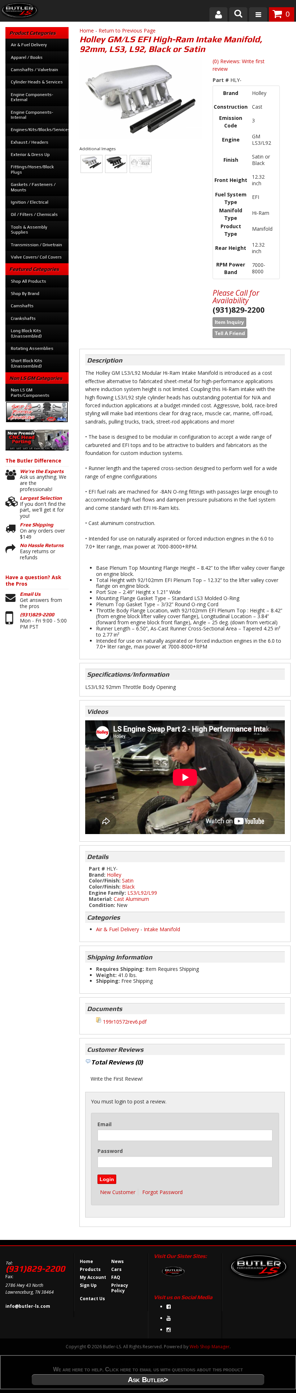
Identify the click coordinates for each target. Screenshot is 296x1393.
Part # (221, 80)
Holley (114, 874)
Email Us (30, 594)
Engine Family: (107, 892)
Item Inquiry (229, 322)
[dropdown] (258, 14)
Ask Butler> (148, 1380)
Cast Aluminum (131, 898)
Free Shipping (36, 525)
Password (110, 1150)
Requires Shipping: (120, 968)
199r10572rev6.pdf (125, 1021)
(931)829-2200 (37, 614)
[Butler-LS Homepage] (19, 12)
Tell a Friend (230, 333)
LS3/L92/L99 (142, 892)
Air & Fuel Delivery (117, 929)
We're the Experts (42, 471)
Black (128, 886)
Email (104, 1124)
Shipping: (108, 980)
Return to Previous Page (127, 30)
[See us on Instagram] (168, 1329)
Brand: (97, 874)
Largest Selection (41, 498)
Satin (128, 880)
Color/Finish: (105, 880)
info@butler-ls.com (27, 1306)
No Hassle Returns (42, 545)
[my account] (218, 14)
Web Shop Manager (210, 1347)
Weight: (106, 975)
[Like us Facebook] (168, 1306)
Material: (100, 898)
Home (86, 30)
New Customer (117, 1192)
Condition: (102, 905)
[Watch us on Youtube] (168, 1318)
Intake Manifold (162, 929)
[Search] (238, 14)
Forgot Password (162, 1192)
